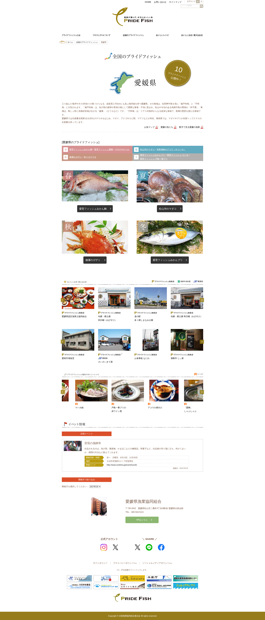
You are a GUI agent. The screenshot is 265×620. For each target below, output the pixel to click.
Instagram (103, 547)
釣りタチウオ (90, 157)
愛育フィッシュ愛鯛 (103, 149)
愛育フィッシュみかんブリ (152, 155)
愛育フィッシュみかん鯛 (80, 149)
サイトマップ (175, 2)
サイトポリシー (100, 563)
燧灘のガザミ (75, 157)
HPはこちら (142, 520)
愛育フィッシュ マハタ (177, 155)
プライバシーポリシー (125, 563)
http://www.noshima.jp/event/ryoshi (122, 465)
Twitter (115, 547)
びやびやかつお (122, 149)
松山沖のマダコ (147, 149)
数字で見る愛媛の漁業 (189, 127)
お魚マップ (149, 127)
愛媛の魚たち (167, 127)
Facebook (161, 547)
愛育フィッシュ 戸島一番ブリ (154, 159)
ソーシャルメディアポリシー (157, 563)
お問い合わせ (160, 2)
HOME (148, 2)
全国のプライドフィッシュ (87, 42)
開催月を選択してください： (75, 486)
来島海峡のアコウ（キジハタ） (171, 149)
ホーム (70, 42)
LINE (149, 547)
